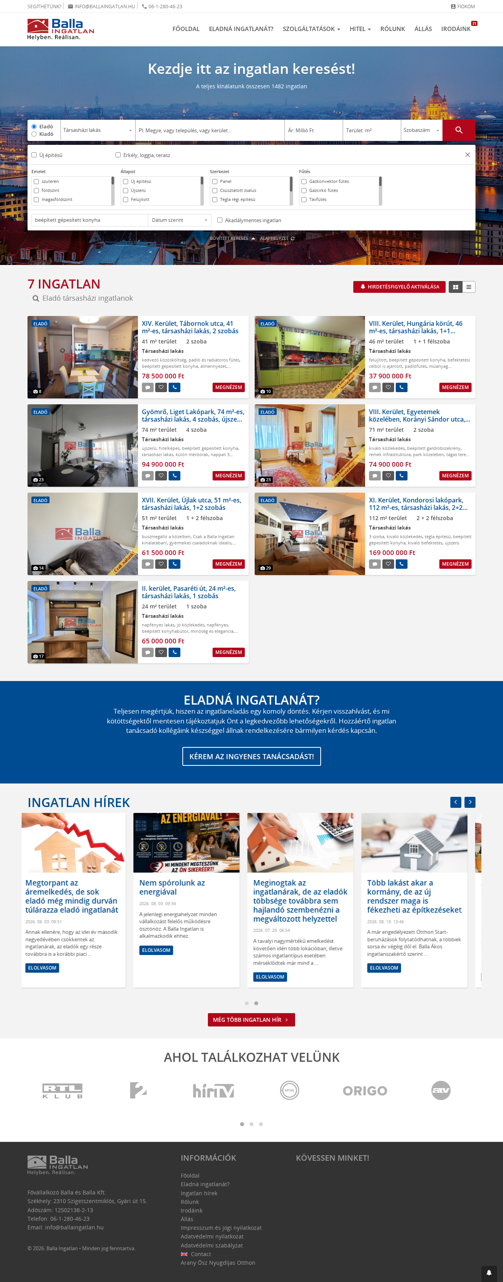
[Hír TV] (214, 1091)
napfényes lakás (158, 625)
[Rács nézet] (456, 287)
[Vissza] (455, 802)
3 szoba (376, 536)
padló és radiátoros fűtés (214, 360)
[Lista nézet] (468, 287)
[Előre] (469, 802)
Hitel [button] (358, 29)
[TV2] (138, 1091)
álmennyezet (213, 366)
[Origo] (365, 1091)
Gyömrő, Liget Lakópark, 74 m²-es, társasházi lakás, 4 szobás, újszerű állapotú (193, 419)
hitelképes (169, 448)
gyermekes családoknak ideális (200, 543)
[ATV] (441, 1091)
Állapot (128, 171)
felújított (378, 360)
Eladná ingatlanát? (241, 29)
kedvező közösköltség (164, 360)
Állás (423, 29)
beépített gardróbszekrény (434, 448)
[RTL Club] (63, 1091)
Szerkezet (219, 171)
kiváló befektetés (425, 543)
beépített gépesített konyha (170, 366)
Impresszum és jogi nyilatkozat (221, 1227)
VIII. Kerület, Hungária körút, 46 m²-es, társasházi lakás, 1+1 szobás (416, 331)
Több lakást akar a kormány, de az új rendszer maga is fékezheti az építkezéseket (308, 896)
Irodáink (458, 27)
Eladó (46, 126)
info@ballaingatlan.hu (101, 6)
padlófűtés (416, 366)
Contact (200, 1254)
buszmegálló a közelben (166, 536)
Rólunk (392, 29)
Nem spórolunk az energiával (66, 887)
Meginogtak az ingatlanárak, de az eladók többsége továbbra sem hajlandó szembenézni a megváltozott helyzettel (194, 901)
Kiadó (46, 133)
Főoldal (186, 29)
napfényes (217, 625)
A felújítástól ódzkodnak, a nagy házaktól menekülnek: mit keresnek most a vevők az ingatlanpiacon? (421, 901)
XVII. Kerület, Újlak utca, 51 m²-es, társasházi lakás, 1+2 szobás (191, 504)
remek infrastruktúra (390, 454)
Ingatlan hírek (79, 802)
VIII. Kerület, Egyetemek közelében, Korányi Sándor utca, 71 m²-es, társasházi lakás (417, 419)
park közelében (428, 454)
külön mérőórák (192, 454)
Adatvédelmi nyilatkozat (212, 1236)
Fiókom (462, 6)
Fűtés (304, 171)
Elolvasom (50, 950)
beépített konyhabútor (165, 631)
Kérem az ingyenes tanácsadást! (251, 756)
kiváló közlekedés (387, 448)
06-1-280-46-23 (161, 6)
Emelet (38, 171)
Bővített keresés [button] (229, 238)
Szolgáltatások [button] (309, 29)
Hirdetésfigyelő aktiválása (403, 286)
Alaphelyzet (275, 238)
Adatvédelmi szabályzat (212, 1245)
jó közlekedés (190, 625)
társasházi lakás (157, 454)
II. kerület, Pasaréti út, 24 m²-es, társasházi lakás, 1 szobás (189, 592)
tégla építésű (438, 536)
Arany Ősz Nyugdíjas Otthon (218, 1262)
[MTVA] (290, 1091)
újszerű (149, 448)
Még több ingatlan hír (248, 1019)
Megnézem (228, 387)
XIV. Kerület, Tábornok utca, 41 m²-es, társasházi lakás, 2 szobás (190, 327)
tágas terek (457, 454)
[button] (468, 156)
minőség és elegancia (212, 631)
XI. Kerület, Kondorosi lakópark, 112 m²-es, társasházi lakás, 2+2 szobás (416, 507)
